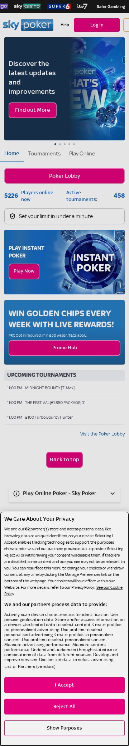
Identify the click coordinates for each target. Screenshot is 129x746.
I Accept (64, 685)
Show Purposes (64, 728)
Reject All (64, 706)
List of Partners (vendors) (29, 666)
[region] (64, 628)
